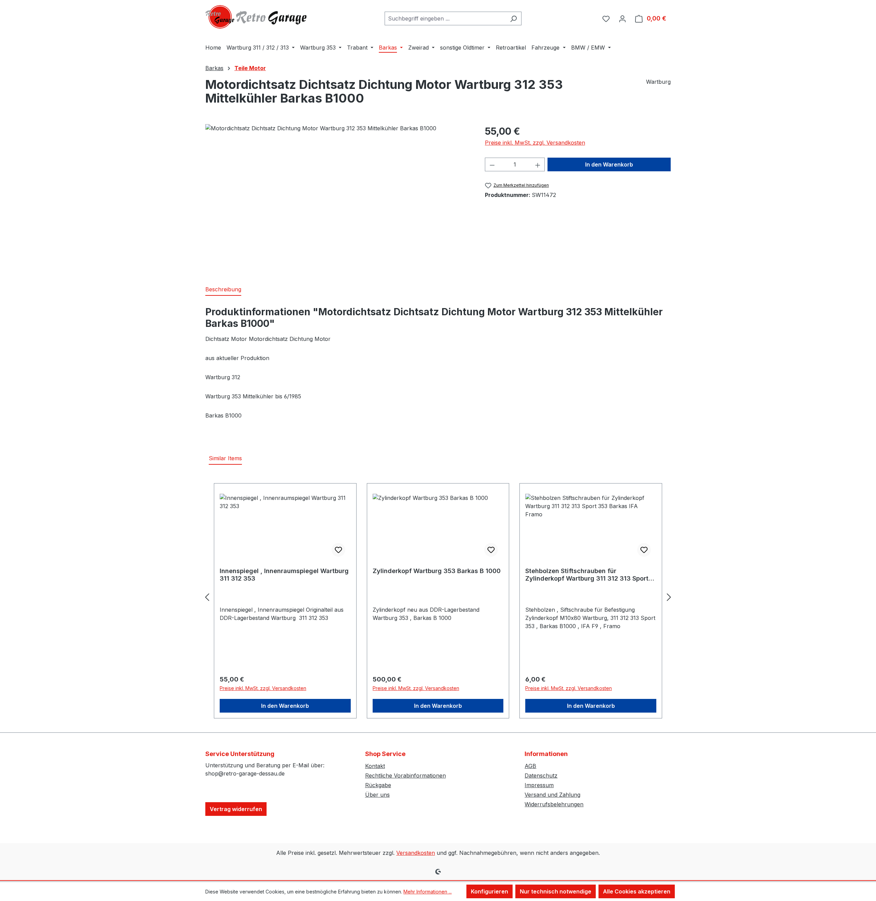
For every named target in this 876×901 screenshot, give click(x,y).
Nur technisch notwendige (555, 891)
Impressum (539, 785)
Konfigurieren (489, 891)
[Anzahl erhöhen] (538, 164)
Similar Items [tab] (225, 458)
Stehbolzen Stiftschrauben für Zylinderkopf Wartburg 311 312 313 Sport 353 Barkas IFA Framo (586, 574)
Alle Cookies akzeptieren (636, 891)
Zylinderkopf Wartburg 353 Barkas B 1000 (437, 570)
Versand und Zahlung (552, 794)
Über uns (377, 794)
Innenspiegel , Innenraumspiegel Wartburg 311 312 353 (284, 574)
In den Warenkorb (609, 164)
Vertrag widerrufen (236, 809)
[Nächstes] (669, 597)
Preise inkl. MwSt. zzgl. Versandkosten (535, 142)
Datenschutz (541, 775)
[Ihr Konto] (622, 18)
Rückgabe (378, 785)
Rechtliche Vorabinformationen (405, 775)
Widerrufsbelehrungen (554, 804)
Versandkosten (415, 852)
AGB (530, 766)
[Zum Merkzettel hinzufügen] (338, 550)
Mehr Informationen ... (427, 892)
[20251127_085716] (338, 197)
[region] (338, 197)
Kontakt (375, 766)
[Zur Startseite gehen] (256, 17)
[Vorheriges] (207, 597)
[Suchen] (513, 18)
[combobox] (445, 18)
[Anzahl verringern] (492, 164)
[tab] (223, 289)
